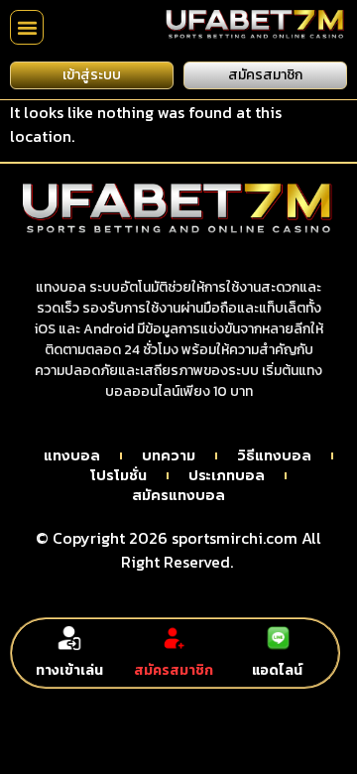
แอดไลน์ (277, 670)
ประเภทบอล (226, 476)
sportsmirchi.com (235, 538)
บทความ (168, 456)
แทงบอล (72, 456)
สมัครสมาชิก (173, 670)
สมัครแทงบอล (178, 496)
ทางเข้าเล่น (69, 670)
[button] (27, 27)
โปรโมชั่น (118, 476)
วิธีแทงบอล (274, 456)
